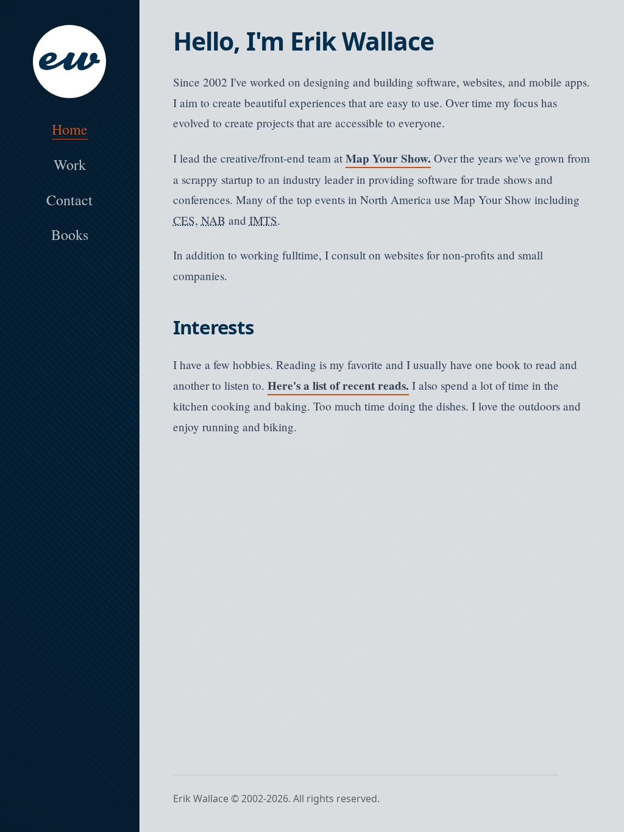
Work (70, 164)
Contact (69, 200)
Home (70, 129)
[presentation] (70, 61)
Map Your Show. (388, 158)
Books (69, 234)
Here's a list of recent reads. (338, 385)
